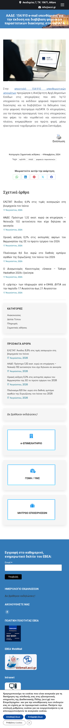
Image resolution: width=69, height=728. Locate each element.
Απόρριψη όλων (35, 717)
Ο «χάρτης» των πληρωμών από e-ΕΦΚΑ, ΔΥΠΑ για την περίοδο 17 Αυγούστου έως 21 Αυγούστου (34, 286)
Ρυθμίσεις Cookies (14, 722)
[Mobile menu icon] (62, 4)
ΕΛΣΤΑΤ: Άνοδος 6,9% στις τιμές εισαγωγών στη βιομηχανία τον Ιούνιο (34, 204)
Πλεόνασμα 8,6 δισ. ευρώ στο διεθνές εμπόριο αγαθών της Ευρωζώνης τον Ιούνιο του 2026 (34, 255)
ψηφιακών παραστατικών (45, 159)
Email (8, 562)
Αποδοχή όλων (13, 717)
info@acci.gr (49, 7)
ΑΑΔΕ (31, 159)
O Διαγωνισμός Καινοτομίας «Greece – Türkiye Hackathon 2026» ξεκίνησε (34, 270)
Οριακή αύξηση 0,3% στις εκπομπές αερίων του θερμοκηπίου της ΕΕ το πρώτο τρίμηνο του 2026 (34, 239)
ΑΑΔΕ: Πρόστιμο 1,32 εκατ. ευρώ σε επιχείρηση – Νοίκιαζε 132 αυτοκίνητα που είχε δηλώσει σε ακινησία (34, 221)
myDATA (22, 159)
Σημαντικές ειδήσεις (30, 154)
